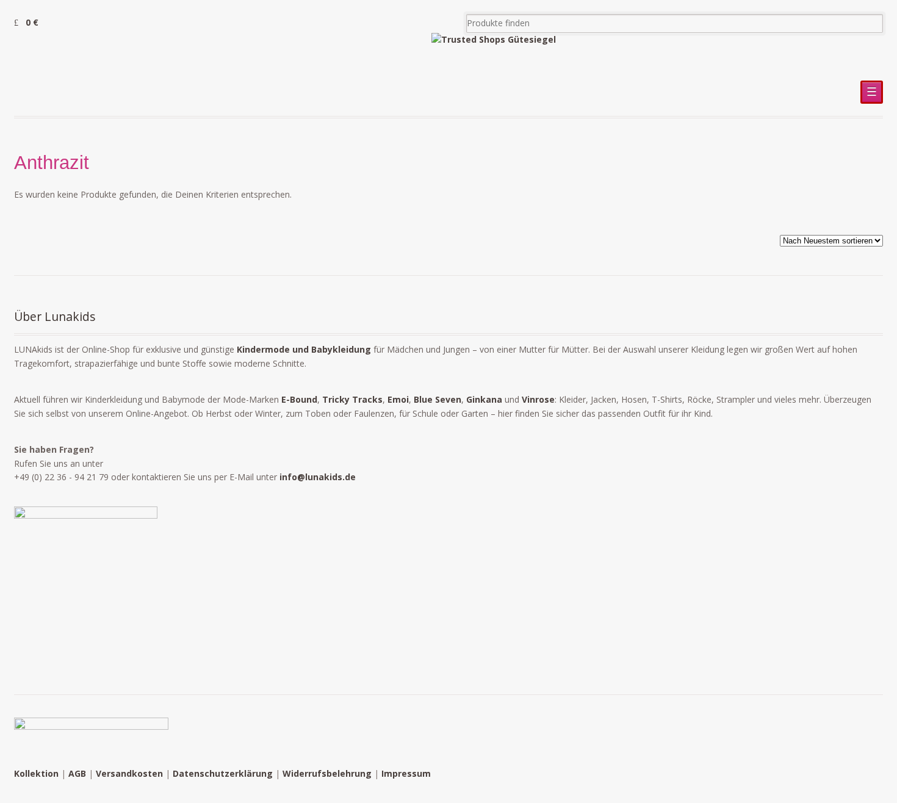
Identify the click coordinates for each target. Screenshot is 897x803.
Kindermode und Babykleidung (304, 349)
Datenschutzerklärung (223, 773)
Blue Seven (437, 399)
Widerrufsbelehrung (327, 773)
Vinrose (538, 399)
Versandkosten (129, 773)
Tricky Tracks (352, 399)
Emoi (398, 399)
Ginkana (484, 399)
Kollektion (36, 773)
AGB (77, 773)
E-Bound (299, 399)
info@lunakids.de (317, 477)
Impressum (406, 773)
